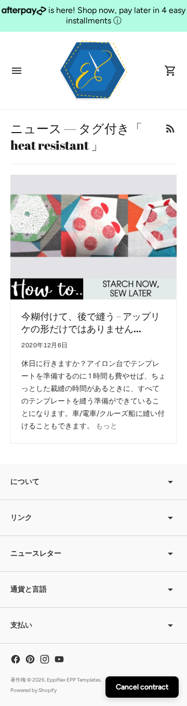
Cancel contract (142, 687)
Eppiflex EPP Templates (74, 679)
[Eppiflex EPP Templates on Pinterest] (30, 659)
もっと (106, 426)
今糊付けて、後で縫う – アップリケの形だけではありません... (90, 322)
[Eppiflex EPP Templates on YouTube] (59, 659)
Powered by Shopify (33, 690)
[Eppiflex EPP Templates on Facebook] (15, 659)
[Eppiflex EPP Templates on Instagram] (44, 659)
